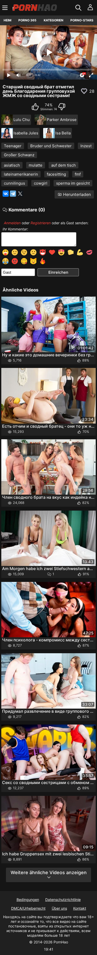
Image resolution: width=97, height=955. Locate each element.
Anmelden (12, 223)
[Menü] (5, 7)
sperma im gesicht (73, 183)
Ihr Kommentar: (15, 229)
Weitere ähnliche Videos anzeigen (49, 872)
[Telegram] (13, 194)
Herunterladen (77, 194)
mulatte (35, 165)
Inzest (86, 145)
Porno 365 (27, 20)
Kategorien (53, 20)
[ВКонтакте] (6, 194)
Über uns (59, 908)
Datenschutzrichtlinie (63, 899)
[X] (20, 194)
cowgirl (40, 183)
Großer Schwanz (19, 154)
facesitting (56, 174)
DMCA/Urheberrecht (28, 908)
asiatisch (12, 165)
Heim (7, 20)
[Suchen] (79, 7)
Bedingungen (28, 899)
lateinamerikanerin (21, 174)
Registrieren (41, 223)
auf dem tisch (63, 165)
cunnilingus (14, 183)
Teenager (12, 145)
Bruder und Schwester (51, 145)
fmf (78, 174)
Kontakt (79, 908)
